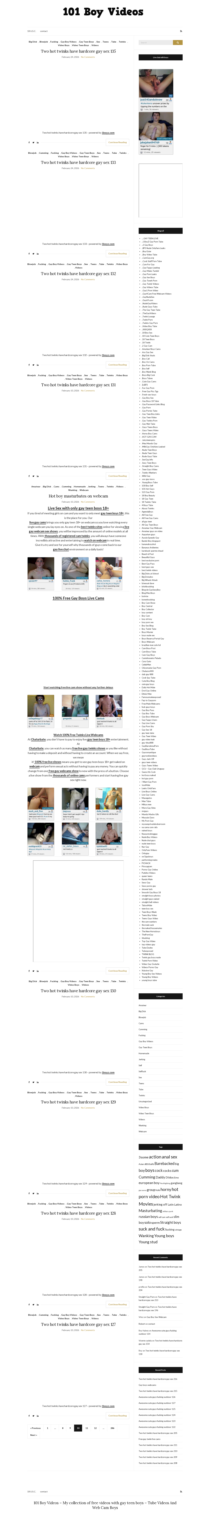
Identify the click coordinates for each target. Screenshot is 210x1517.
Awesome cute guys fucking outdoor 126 (157, 1397)
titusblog (146, 938)
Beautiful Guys (148, 557)
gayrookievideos (149, 756)
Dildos (170, 1177)
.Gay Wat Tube (148, 424)
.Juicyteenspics (148, 440)
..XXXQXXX (147, 329)
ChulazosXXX (148, 671)
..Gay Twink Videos (150, 284)
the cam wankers (149, 921)
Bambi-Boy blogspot (151, 541)
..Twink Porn (147, 320)
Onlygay (145, 853)
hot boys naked (149, 775)
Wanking (72, 490)
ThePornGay (147, 934)
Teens (106, 41)
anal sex (169, 1156)
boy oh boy (147, 619)
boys (149, 1170)
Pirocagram (147, 866)
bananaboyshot (149, 544)
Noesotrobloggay (150, 834)
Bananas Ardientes (150, 547)
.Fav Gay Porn (148, 388)
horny (165, 1189)
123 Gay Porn (148, 492)
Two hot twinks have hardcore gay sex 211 (158, 1445)
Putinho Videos (148, 873)
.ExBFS (145, 385)
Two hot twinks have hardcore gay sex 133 (78, 162)
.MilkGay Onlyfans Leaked (153, 446)
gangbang (176, 1183)
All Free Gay (147, 515)
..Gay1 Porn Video (150, 290)
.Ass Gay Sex (147, 352)
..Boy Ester (146, 251)
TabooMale (147, 905)
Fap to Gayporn (149, 700)
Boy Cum (146, 616)
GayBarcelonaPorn (150, 746)
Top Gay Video (148, 941)
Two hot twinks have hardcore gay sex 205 (158, 1433)
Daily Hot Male (148, 687)
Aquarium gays (148, 534)
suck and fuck (152, 1228)
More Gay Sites (149, 808)
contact (44, 31)
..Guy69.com (147, 300)
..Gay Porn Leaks (149, 274)
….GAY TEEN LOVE (150, 238)
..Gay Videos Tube (150, 287)
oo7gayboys (147, 856)
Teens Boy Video (149, 915)
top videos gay (148, 944)
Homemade (80, 486)
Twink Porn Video (150, 960)
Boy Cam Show (148, 603)
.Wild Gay (146, 476)
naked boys (147, 830)
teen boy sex (147, 908)
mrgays (145, 811)
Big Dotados (147, 577)
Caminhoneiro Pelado (151, 658)
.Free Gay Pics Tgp (150, 391)
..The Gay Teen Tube (151, 310)
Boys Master (147, 632)
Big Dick (33, 41)
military (166, 1211)
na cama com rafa (149, 827)
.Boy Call (146, 358)
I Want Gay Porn (149, 782)
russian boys (148, 1216)
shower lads (147, 889)
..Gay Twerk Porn (149, 280)
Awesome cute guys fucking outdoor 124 (157, 1415)
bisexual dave (148, 583)
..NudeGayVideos (149, 303)
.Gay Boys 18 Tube (150, 401)
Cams (56, 486)
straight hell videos (150, 902)
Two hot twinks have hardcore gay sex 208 (158, 1463)
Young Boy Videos (150, 977)
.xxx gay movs (148, 479)
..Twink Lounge (148, 316)
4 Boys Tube (147, 505)
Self (140, 1065)
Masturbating (150, 1210)
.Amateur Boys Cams (151, 349)
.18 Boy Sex (147, 332)
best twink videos (150, 570)
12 (95, 1428)
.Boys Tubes (147, 378)
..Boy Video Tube (149, 254)
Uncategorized (145, 1101)
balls (151, 1164)
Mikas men (146, 804)
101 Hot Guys (148, 489)
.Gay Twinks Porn (149, 420)
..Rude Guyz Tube (149, 306)
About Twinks (148, 508)
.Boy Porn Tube (149, 365)
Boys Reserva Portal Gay (153, 638)
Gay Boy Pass (148, 710)
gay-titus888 (147, 742)
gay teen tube (148, 733)
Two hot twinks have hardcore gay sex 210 (158, 1451)
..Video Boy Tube (149, 326)
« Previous (35, 1428)
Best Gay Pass (148, 564)
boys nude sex (148, 635)
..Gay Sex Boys (148, 277)
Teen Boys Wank (149, 912)
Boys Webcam (148, 642)
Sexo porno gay (149, 886)
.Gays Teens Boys (150, 427)
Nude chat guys (148, 840)
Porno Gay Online (150, 869)
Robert (142, 1324)
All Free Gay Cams (150, 518)
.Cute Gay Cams (149, 381)
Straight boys (170, 1222)
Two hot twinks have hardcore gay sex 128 (78, 1213)
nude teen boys (149, 843)
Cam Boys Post (148, 648)
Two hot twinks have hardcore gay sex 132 (78, 273)
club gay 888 (147, 674)
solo (147, 1222)
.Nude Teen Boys (149, 450)
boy (142, 1170)
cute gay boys (148, 684)
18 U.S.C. (31, 31)
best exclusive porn (150, 560)
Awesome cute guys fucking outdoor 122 (157, 1427)
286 (112, 1428)
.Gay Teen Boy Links (151, 414)
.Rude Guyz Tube (149, 456)
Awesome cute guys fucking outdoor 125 (157, 1409)
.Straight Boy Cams (150, 466)
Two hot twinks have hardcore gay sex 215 (158, 1391)
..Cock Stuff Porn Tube (152, 261)
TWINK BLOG (148, 954)
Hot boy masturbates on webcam (78, 496)
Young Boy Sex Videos (152, 974)
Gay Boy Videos (69, 41)
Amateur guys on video (152, 531)
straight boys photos (151, 895)
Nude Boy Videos (149, 837)
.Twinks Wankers (149, 472)
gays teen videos (149, 762)
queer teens (147, 876)
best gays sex (148, 567)
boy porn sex (148, 622)
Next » (33, 1435)
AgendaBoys (147, 511)
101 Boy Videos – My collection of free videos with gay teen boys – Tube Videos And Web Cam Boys (105, 1505)
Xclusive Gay (147, 970)
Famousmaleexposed (151, 697)
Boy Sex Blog (147, 625)
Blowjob (44, 41)
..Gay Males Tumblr (150, 271)
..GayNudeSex (148, 297)
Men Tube (146, 801)
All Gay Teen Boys (150, 525)
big (177, 1164)
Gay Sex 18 (147, 730)
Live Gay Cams (148, 795)
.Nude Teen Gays (149, 453)
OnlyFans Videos (149, 850)
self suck (169, 1217)
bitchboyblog (148, 586)
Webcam (84, 490)
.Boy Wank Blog (149, 372)
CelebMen (146, 664)
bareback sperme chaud (152, 551)
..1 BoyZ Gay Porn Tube (152, 241)
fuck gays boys (148, 707)
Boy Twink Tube (149, 629)
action (155, 1156)
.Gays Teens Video (150, 430)
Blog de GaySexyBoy (151, 590)
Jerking (91, 486)
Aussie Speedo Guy (150, 537)
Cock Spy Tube (148, 677)
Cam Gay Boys (148, 655)
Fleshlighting (165, 1183)
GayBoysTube (148, 749)
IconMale (146, 785)
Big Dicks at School (150, 573)
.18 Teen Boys (148, 339)
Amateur (35, 486)
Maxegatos (147, 798)
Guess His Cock (149, 772)
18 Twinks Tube (149, 502)
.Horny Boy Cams (149, 433)
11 (86, 1428)
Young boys (164, 1235)
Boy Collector (148, 609)
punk (171, 1211)
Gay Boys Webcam (150, 716)
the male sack (148, 925)
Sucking (169, 1229)
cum (175, 1170)
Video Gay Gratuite (150, 964)
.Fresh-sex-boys (149, 394)
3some (144, 1157)
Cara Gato (146, 661)
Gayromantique (149, 752)
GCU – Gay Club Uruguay (153, 769)
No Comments (88, 57)
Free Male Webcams (151, 704)
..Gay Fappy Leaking (151, 267)
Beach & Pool (148, 554)
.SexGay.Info (147, 459)
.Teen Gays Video (149, 469)
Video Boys (63, 45)
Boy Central (147, 606)
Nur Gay (145, 847)
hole (158, 1190)
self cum (161, 1217)
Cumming (43, 153)
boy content (147, 612)
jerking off (160, 1204)
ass (147, 1164)
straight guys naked (150, 899)
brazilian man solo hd (151, 645)
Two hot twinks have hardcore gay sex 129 (78, 1102)
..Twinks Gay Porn (150, 323)
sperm (155, 1222)
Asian (141, 1164)
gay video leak (148, 739)
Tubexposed (147, 951)
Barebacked (164, 1163)
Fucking (54, 41)
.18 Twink (146, 342)
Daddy (160, 1177)
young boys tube (149, 980)
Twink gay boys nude (151, 957)
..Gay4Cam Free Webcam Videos (156, 293)
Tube (113, 41)
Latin (171, 1204)
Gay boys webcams (147, 1385)
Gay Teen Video (149, 736)
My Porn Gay (148, 821)
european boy (149, 1183)
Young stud (148, 1242)
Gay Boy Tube (148, 713)
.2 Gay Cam (147, 346)
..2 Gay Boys (147, 245)
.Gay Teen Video (149, 417)
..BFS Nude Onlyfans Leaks (153, 248)
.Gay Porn (146, 407)
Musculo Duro (148, 817)
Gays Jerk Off (148, 759)
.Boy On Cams (148, 362)
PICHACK (146, 863)
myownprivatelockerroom (153, 824)
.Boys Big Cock (148, 375)
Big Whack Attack (150, 580)
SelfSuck (142, 1071)
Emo (176, 1177)
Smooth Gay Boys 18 (151, 892)
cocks (167, 1171)
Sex (98, 41)
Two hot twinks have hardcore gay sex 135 (78, 51)
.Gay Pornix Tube (149, 411)
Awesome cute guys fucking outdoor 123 (157, 1421)
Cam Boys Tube (149, 651)
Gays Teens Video (150, 765)
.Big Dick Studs (148, 355)
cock (159, 1170)
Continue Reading (117, 142)
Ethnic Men (147, 694)
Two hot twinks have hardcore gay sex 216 (158, 1379)
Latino (178, 1204)
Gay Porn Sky (148, 726)
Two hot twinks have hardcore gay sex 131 (78, 384)
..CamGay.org (148, 258)
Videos (95, 45)
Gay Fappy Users (149, 720)
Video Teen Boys (80, 45)
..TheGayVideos (149, 313)
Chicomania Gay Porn (151, 668)
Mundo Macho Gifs (150, 814)
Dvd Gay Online (149, 690)
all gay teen (147, 521)
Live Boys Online (149, 791)
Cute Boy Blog (148, 681)
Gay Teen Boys (86, 41)
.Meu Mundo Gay (149, 443)
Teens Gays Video (150, 918)
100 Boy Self (147, 485)
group (151, 1190)
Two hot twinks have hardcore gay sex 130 (78, 990)
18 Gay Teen (147, 499)
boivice (145, 596)
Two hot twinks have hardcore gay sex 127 (78, 1324)
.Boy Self (145, 368)
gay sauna (142, 1190)
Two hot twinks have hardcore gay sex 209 (158, 1457)
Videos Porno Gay (150, 967)
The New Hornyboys (151, 931)
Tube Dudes (147, 947)
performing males (149, 860)
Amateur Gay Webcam (152, 528)
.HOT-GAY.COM (149, 437)
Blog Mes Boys (148, 593)
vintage (178, 1230)
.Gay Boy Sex (148, 398)
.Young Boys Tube (150, 482)
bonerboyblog (148, 599)
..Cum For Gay (148, 264)
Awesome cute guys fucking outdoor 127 (157, 1403)
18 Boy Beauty (148, 495)
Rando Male (147, 879)
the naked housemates (152, 928)
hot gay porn (147, 778)
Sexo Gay (146, 882)
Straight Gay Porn (147, 1297)
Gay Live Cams (148, 723)
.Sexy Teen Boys (149, 463)
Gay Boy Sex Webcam (156, 1317)
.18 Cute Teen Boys (150, 336)
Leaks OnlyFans (149, 788)
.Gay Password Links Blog (153, 404)
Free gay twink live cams (149, 1439)
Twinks (122, 41)
